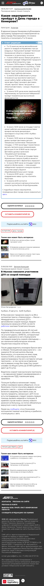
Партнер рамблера (20, 575)
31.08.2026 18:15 (6, 267)
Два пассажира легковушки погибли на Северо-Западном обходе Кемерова (23, 485)
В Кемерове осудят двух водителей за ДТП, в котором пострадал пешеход (25, 478)
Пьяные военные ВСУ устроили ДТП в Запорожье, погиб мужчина (23, 464)
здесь (4, 194)
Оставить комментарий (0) (17, 214)
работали (5, 326)
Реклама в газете (9, 505)
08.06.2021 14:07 (7, 9)
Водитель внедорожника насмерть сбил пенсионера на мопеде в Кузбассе (23, 471)
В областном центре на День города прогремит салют (21, 112)
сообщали (14, 409)
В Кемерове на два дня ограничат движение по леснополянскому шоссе (25, 248)
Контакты (6, 502)
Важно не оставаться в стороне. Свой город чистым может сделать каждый (25, 255)
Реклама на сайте (21, 502)
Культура (14, 28)
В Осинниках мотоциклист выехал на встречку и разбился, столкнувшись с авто (25, 457)
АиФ (19, 307)
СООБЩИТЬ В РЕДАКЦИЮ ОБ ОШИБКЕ (18, 513)
